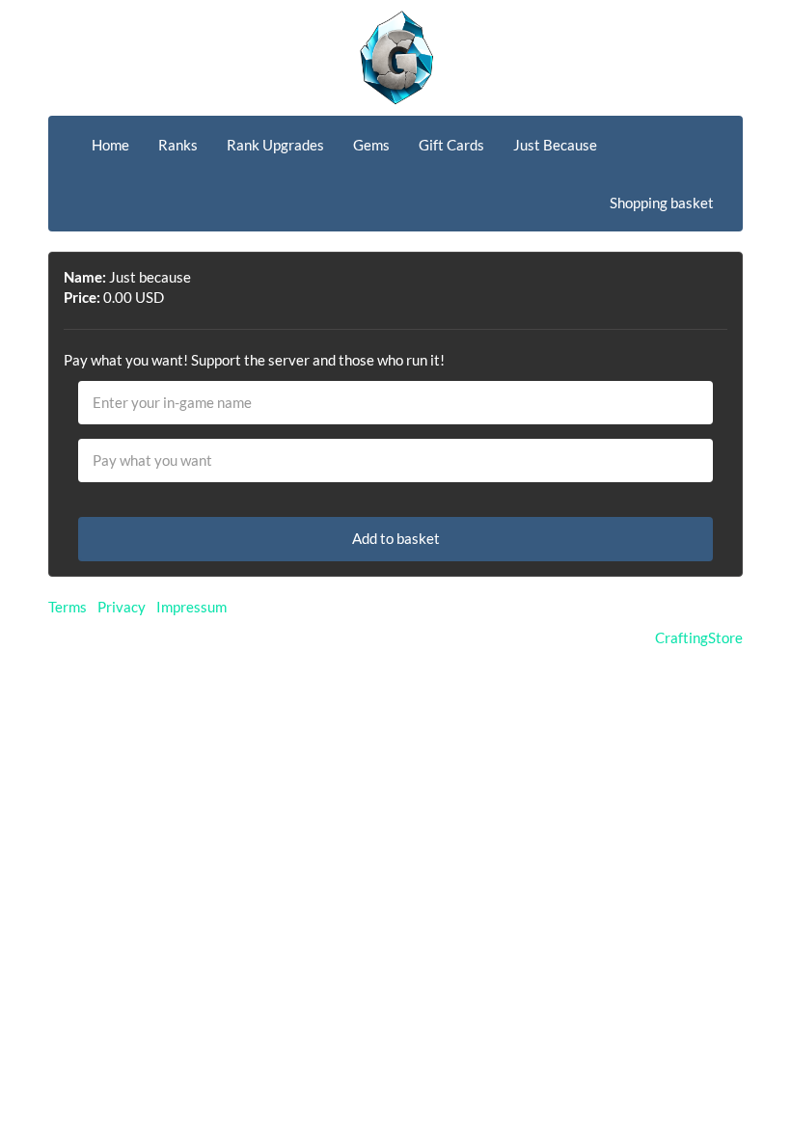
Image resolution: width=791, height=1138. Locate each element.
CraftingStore (699, 637)
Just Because (555, 144)
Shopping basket (662, 202)
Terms (67, 606)
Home (110, 144)
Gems (371, 144)
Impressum (191, 606)
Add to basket (396, 538)
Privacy (121, 606)
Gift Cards (451, 144)
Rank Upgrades (275, 144)
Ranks (178, 144)
